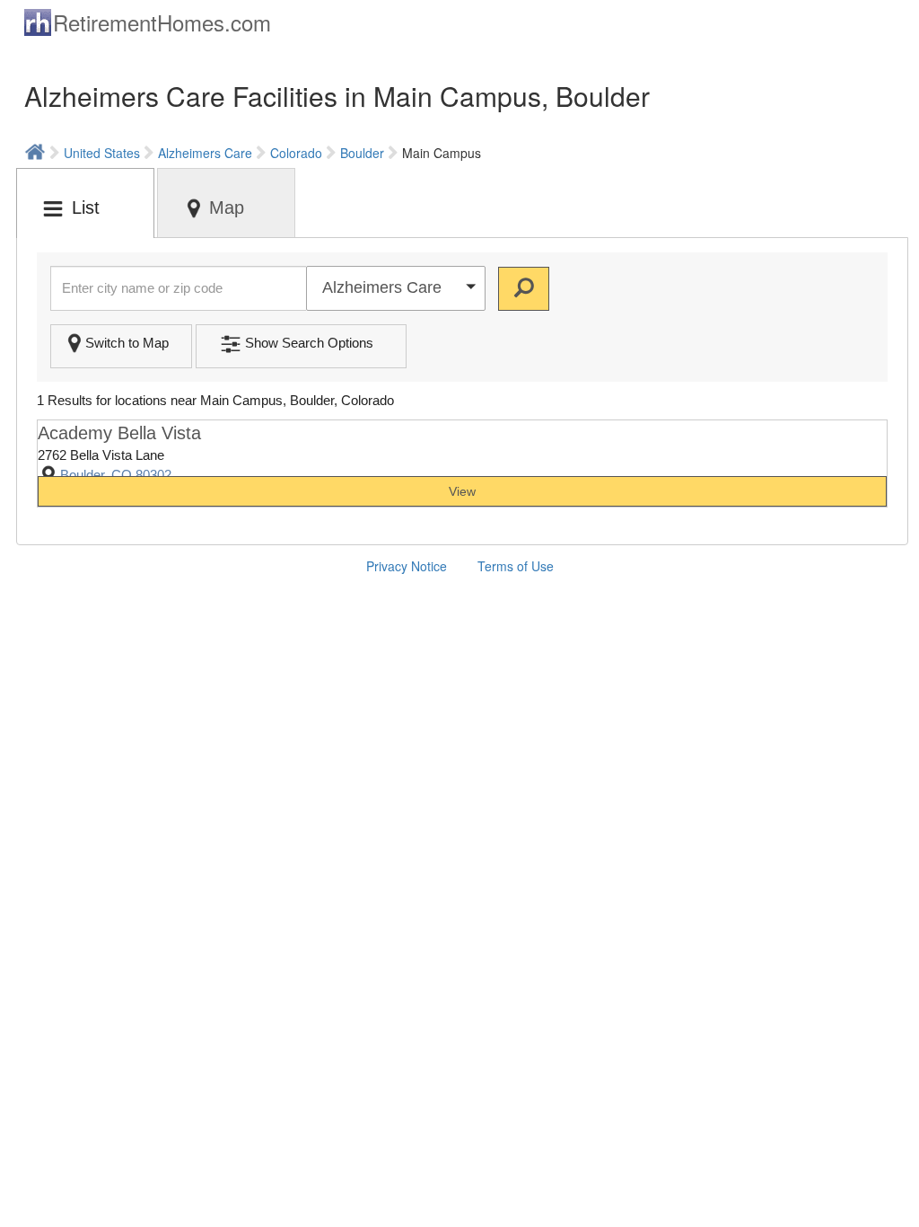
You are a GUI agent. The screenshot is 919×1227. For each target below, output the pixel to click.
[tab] (85, 203)
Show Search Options (309, 342)
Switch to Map (127, 342)
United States (102, 153)
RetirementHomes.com (162, 22)
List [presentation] (86, 207)
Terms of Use (515, 566)
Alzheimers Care (205, 153)
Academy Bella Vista (119, 433)
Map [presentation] (226, 207)
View (462, 491)
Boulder (362, 153)
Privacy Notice (406, 566)
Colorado (296, 153)
